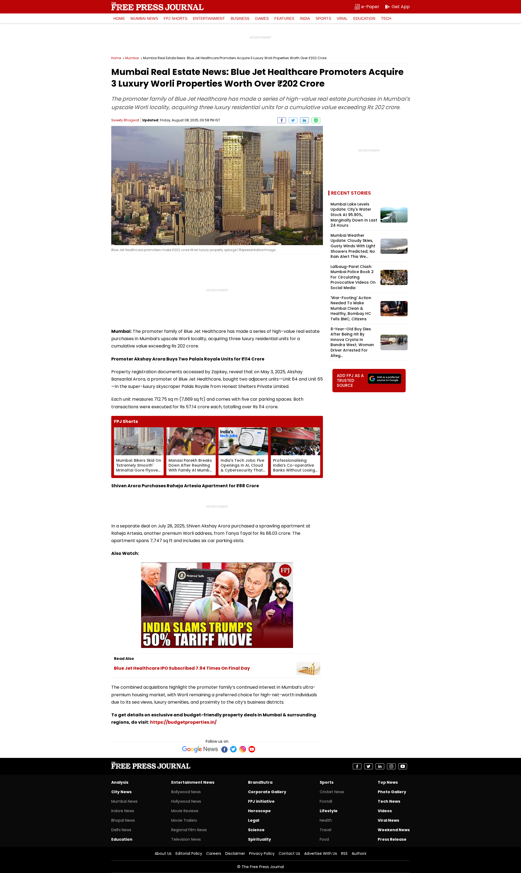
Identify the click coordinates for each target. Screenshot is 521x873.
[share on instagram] (391, 766)
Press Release (392, 839)
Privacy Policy (262, 853)
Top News (388, 782)
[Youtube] (252, 749)
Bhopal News (123, 820)
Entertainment (209, 18)
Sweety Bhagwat (125, 120)
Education (364, 18)
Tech (386, 18)
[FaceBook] (224, 749)
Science (256, 830)
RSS (344, 853)
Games (262, 18)
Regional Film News (189, 830)
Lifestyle (329, 811)
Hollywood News (186, 801)
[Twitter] (233, 749)
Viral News (388, 820)
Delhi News (121, 830)
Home (119, 18)
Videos (385, 811)
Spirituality (259, 839)
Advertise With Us (320, 853)
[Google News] (200, 749)
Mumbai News (144, 18)
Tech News (389, 801)
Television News (186, 839)
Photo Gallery (392, 792)
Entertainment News (192, 782)
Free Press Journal (157, 6)
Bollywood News (186, 792)
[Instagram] (242, 749)
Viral (342, 18)
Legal (253, 820)
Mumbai (132, 58)
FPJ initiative (261, 801)
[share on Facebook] (281, 120)
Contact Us (289, 853)
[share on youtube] (402, 766)
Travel (325, 830)
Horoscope (259, 811)
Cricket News (332, 792)
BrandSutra (260, 782)
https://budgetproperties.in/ (183, 722)
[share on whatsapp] (316, 120)
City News (121, 792)
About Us (163, 853)
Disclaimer (235, 853)
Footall (326, 801)
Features (284, 18)
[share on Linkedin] (304, 120)
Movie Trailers (184, 820)
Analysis (119, 782)
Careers (213, 853)
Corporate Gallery (267, 792)
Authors (359, 853)
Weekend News (394, 830)
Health (326, 820)
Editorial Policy (189, 853)
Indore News (122, 811)
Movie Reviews (184, 811)
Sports (323, 18)
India (305, 18)
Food (324, 839)
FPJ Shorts (175, 18)
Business (240, 18)
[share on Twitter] (293, 120)
